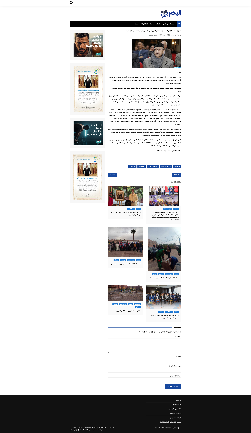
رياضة (152, 24)
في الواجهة (152, 35)
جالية (138, 209)
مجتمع (165, 24)
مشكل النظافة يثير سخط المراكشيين (128, 311)
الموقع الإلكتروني (175, 376)
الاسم (178, 356)
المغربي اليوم (175, 35)
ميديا (137, 24)
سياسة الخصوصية (175, 418)
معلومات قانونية (175, 413)
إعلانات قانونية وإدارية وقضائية (170, 422)
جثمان (132, 166)
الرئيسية (173, 24)
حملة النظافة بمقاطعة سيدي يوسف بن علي (126, 264)
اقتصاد (158, 24)
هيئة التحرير (177, 404)
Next (113, 175)
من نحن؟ (178, 400)
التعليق (178, 336)
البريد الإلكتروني (175, 366)
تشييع (141, 166)
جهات (176, 274)
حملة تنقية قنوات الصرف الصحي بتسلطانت (164, 278)
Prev (175, 175)
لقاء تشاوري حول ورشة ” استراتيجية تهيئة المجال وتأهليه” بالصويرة (165, 316)
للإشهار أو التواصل (175, 409)
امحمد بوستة (152, 166)
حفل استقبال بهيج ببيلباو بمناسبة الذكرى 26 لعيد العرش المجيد (125, 213)
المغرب (177, 166)
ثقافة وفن (144, 24)
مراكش (154, 274)
